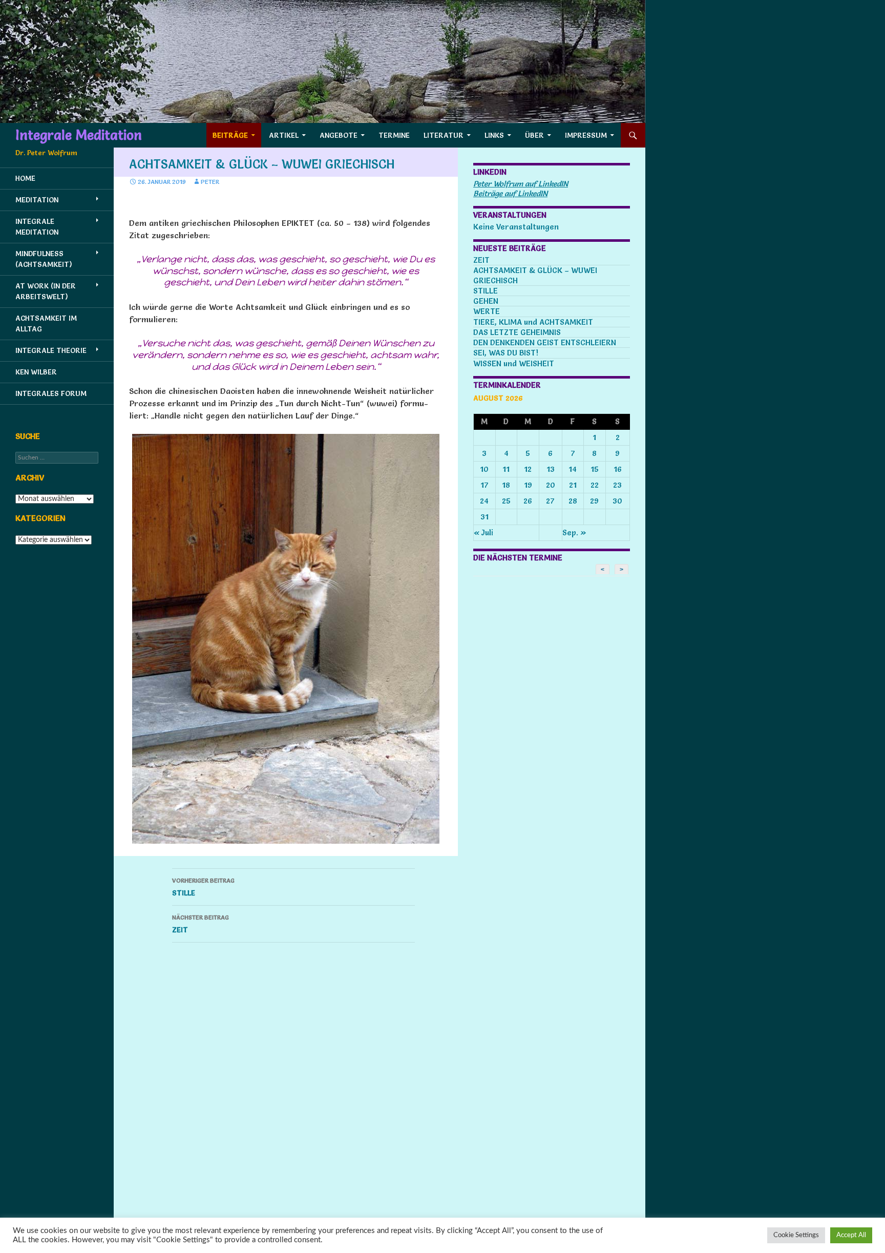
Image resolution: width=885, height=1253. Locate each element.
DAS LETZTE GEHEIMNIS (517, 332)
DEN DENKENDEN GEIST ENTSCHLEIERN (544, 342)
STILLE (203, 886)
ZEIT (200, 923)
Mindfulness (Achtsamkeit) (43, 259)
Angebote (338, 135)
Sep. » (574, 532)
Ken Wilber (36, 372)
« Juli (483, 532)
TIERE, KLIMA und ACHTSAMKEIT (533, 322)
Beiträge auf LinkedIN (510, 193)
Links (494, 135)
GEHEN (485, 301)
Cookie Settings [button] (796, 1235)
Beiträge (230, 135)
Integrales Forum (51, 393)
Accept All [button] (851, 1235)
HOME (25, 178)
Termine (394, 135)
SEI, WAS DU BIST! (505, 353)
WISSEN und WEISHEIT (513, 363)
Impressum (586, 135)
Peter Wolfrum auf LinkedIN (520, 184)
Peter (210, 181)
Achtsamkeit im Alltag (46, 323)
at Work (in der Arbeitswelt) (45, 291)
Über (534, 135)
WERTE (486, 311)
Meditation (36, 199)
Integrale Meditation (78, 135)
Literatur (443, 135)
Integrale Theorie (51, 350)
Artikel (284, 135)
